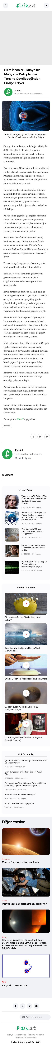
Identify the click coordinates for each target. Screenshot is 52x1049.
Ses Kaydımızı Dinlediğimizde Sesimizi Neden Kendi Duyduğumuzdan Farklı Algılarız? (25, 784)
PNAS (20, 419)
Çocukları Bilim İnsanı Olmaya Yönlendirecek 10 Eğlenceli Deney (26, 761)
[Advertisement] (26, 38)
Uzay (4, 900)
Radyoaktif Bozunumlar (15, 985)
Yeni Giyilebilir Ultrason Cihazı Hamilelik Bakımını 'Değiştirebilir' (32, 531)
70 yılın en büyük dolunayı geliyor (19, 803)
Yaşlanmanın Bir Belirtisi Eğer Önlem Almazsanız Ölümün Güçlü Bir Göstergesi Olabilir (34, 500)
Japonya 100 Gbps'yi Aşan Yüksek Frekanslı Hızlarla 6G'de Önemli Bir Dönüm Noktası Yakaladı (33, 516)
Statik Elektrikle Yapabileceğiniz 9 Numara (26, 678)
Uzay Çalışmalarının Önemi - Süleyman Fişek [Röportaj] (23, 739)
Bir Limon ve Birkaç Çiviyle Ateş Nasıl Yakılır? (22, 618)
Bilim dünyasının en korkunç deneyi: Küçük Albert (23, 773)
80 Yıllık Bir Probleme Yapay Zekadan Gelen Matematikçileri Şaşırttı (34, 564)
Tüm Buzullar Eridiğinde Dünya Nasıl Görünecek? (22, 649)
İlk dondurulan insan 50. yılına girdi (20, 794)
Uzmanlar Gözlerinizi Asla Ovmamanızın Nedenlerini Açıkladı (33, 547)
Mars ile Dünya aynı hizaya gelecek (20, 862)
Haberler (6, 859)
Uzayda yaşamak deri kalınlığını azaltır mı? (24, 904)
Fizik (4, 982)
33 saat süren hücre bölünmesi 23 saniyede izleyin (21, 708)
